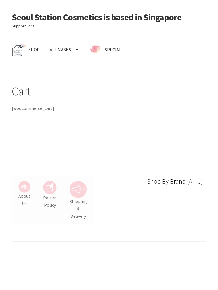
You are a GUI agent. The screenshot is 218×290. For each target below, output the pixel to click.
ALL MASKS (60, 49)
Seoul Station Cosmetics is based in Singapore (96, 17)
